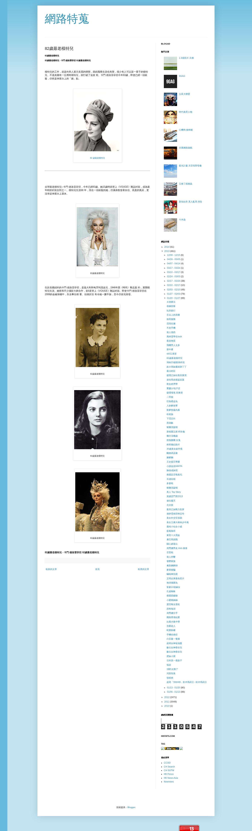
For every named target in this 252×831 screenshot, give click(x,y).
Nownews (169, 781)
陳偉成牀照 (172, 470)
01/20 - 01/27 (174, 298)
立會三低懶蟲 (185, 183)
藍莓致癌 (171, 531)
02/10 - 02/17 (174, 285)
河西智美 (171, 673)
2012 (167, 697)
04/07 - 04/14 (174, 263)
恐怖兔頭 (171, 609)
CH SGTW (169, 770)
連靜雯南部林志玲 (175, 513)
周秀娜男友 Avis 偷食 (177, 548)
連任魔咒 (171, 500)
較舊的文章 (143, 569)
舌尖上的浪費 (173, 315)
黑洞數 (170, 423)
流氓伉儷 (171, 323)
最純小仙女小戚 (174, 526)
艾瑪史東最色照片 (175, 578)
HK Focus (169, 774)
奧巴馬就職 (172, 539)
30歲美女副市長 (174, 449)
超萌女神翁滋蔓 (174, 643)
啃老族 (170, 414)
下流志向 (171, 418)
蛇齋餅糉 (171, 630)
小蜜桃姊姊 (172, 600)
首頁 (97, 569)
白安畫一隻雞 (173, 639)
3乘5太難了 (172, 669)
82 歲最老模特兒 (97, 158)
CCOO (167, 763)
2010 (167, 706)
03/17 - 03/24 (174, 268)
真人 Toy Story (174, 492)
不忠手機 (171, 328)
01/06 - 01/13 (174, 692)
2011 (167, 701)
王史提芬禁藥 (173, 461)
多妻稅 (170, 483)
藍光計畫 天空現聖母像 (190, 165)
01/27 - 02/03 (174, 294)
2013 (167, 251)
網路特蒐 (67, 19)
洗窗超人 (171, 626)
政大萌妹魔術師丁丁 (177, 367)
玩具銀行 (171, 310)
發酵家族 (171, 561)
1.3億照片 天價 (186, 58)
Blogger (131, 807)
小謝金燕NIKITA (174, 466)
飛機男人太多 (173, 345)
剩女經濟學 (172, 384)
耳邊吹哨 (171, 479)
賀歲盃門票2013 (175, 496)
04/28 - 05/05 (174, 259)
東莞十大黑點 (173, 535)
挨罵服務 (171, 319)
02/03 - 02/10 (174, 289)
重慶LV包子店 (173, 388)
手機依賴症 (172, 634)
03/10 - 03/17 (174, 272)
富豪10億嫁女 (173, 587)
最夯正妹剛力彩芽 (175, 509)
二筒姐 (170, 397)
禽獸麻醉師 (172, 565)
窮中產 (170, 349)
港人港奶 (171, 332)
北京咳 (170, 505)
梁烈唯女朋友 (173, 604)
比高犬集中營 (173, 621)
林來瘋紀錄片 (173, 444)
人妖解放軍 (172, 405)
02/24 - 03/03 (174, 276)
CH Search (169, 766)
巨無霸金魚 (172, 401)
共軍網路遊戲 (185, 147)
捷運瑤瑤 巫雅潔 (175, 392)
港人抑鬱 (171, 557)
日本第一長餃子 (174, 660)
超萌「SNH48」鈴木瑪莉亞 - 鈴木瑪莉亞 (187, 682)
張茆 (169, 665)
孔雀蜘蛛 (171, 591)
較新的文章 (51, 569)
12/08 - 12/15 (174, 255)
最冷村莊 (171, 371)
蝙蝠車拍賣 (172, 574)
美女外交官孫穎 (174, 518)
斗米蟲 (182, 219)
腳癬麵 (170, 457)
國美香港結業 (173, 617)
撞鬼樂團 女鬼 (173, 440)
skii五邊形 (172, 353)
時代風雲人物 (185, 112)
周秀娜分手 (172, 613)
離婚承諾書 (172, 453)
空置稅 (170, 552)
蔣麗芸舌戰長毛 (174, 474)
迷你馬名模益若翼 (175, 379)
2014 (167, 247)
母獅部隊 (171, 306)
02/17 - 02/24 (174, 281)
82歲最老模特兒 (174, 358)
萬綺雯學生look (174, 336)
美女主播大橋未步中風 (178, 522)
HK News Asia (171, 778)
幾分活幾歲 (172, 436)
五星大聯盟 (184, 94)
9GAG (182, 76)
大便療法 (171, 302)
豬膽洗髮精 (172, 427)
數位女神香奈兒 (174, 647)
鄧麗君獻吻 (172, 595)
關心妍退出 (172, 544)
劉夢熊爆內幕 (173, 410)
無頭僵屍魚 (172, 582)
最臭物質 (171, 340)
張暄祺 (170, 678)
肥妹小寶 (171, 656)
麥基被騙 (171, 570)
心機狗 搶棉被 (186, 130)
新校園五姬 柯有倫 (176, 431)
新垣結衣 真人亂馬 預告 (190, 201)
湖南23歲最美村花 (176, 362)
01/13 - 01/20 (174, 687)
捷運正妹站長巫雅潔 (177, 375)
